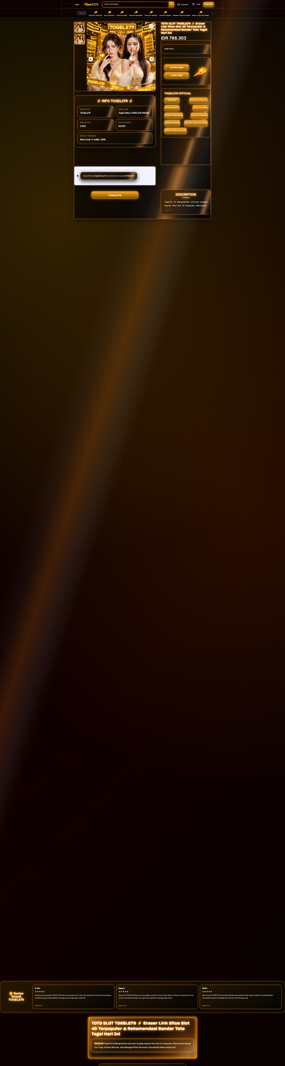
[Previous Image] (91, 59)
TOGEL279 (114, 195)
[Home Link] (90, 4)
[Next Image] (152, 59)
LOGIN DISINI (176, 75)
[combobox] (135, 4)
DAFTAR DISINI (176, 67)
